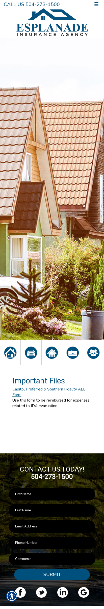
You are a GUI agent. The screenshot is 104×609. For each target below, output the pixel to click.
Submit (52, 574)
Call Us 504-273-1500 (32, 4)
